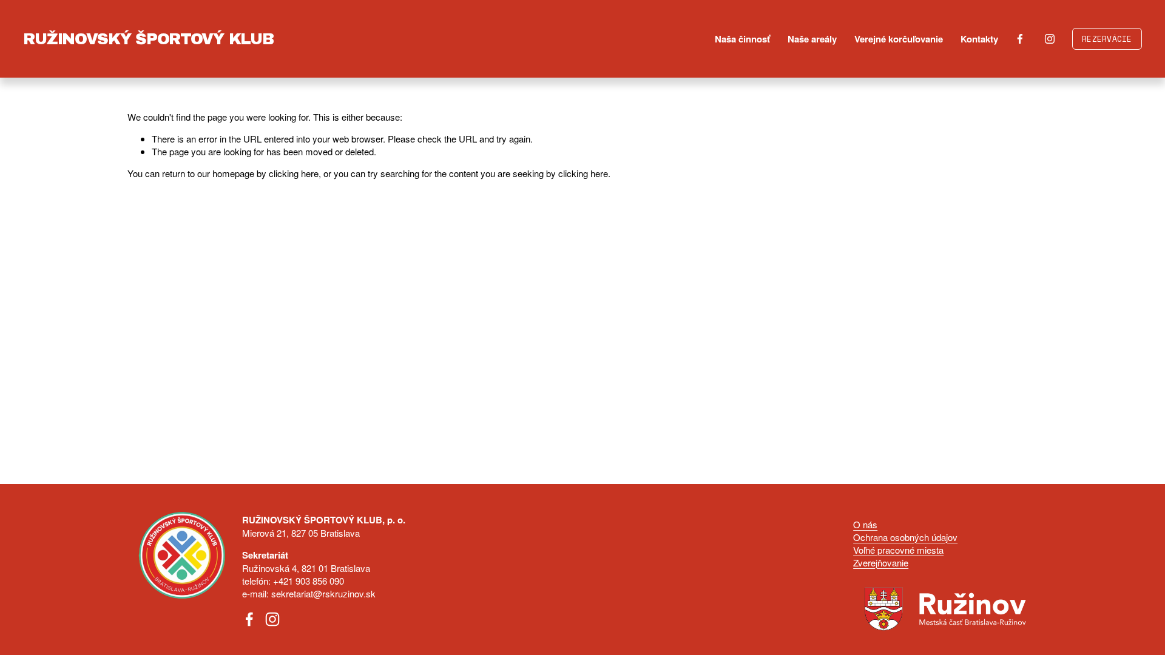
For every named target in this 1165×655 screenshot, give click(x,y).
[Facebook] (1020, 39)
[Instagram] (1050, 39)
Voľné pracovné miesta (898, 549)
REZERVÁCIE (1107, 39)
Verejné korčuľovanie (898, 38)
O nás (865, 524)
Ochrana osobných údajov (905, 537)
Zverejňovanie (880, 562)
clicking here (294, 173)
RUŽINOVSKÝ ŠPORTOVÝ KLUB (148, 38)
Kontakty (979, 38)
